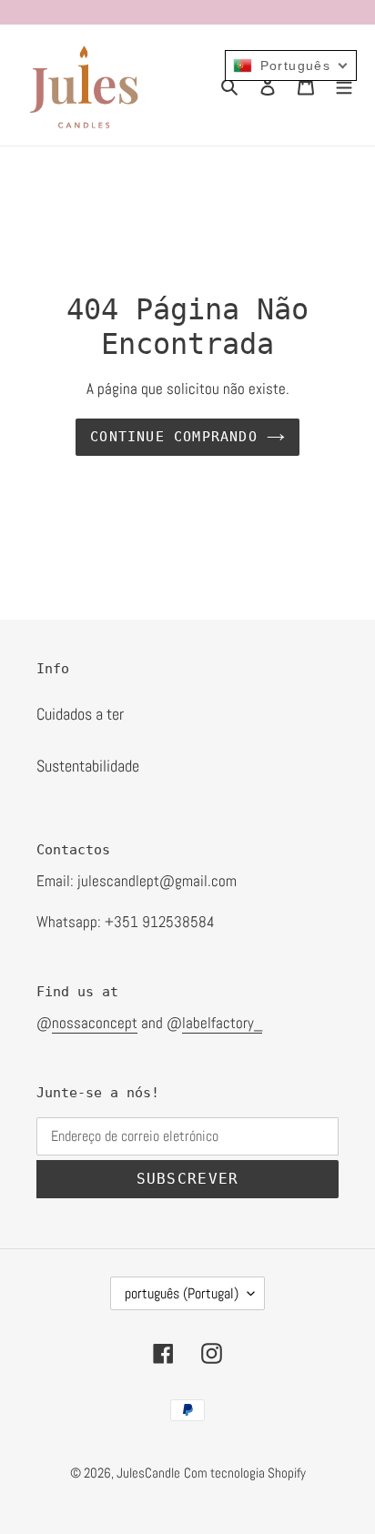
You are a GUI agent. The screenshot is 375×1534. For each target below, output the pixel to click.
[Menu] (344, 85)
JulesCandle (148, 1472)
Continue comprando (174, 437)
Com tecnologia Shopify (245, 1472)
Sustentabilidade (87, 765)
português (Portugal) (181, 1293)
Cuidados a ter (80, 713)
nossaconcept (94, 1023)
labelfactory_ (222, 1023)
